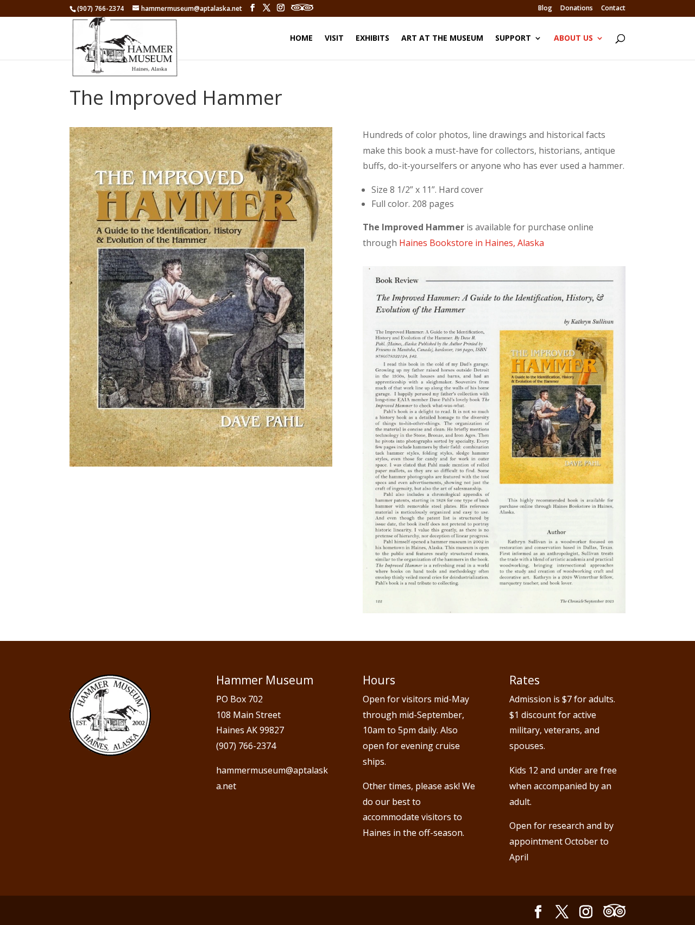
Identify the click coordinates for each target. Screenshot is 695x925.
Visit (334, 38)
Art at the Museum (442, 38)
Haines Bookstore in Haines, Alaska (471, 243)
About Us (573, 38)
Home (301, 38)
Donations (576, 8)
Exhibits (372, 38)
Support (513, 38)
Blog (545, 8)
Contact (613, 8)
